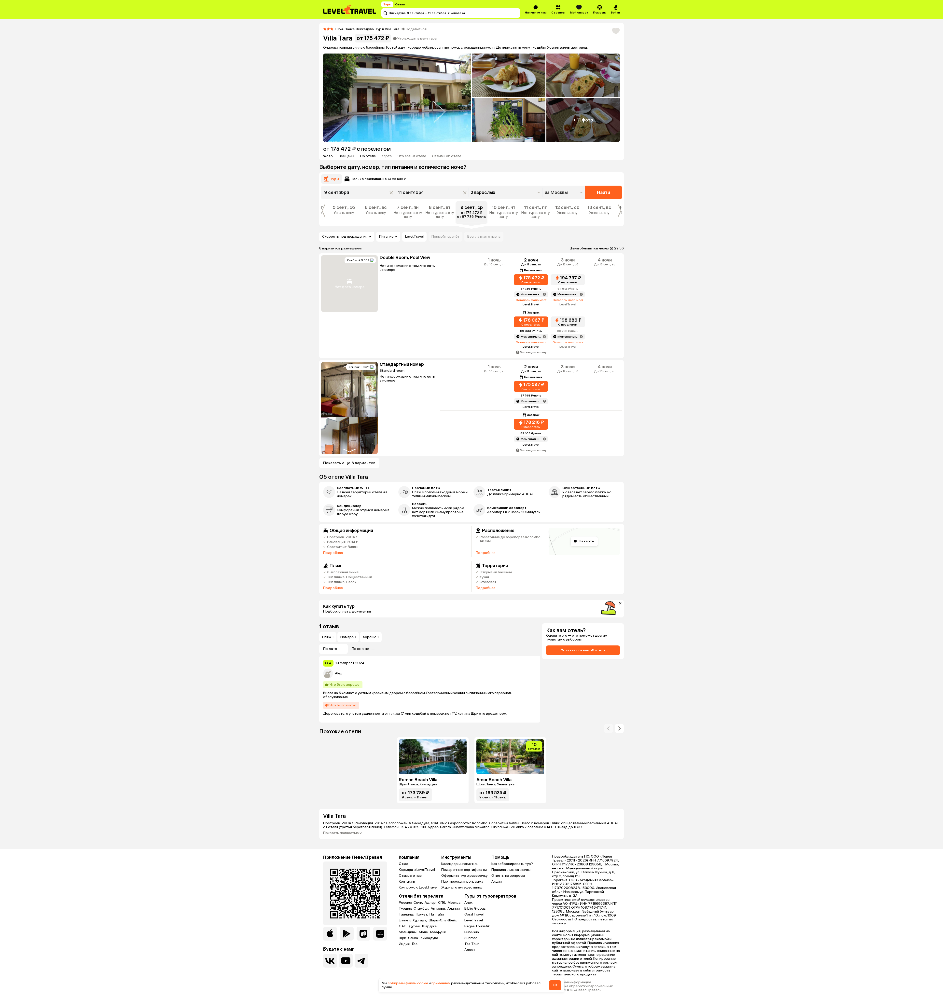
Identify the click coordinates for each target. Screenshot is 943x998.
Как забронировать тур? (512, 864)
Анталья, (438, 909)
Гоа (414, 944)
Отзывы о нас (410, 876)
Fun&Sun (471, 932)
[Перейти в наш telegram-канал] (361, 961)
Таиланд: (407, 914)
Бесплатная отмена (483, 236)
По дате (330, 649)
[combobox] (564, 192)
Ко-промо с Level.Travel (418, 887)
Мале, (424, 932)
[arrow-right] (608, 728)
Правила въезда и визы (510, 870)
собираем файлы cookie (408, 983)
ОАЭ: (403, 926)
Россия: (406, 903)
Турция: (406, 909)
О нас (403, 864)
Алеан (469, 950)
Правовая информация (571, 982)
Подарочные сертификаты (464, 870)
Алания (453, 909)
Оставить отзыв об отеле (583, 650)
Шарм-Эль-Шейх (443, 920)
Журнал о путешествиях (461, 887)
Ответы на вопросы (508, 876)
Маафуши (438, 932)
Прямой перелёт (445, 236)
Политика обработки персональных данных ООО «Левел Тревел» (582, 988)
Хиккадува (429, 938)
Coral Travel (474, 914)
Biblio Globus (475, 908)
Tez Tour (471, 944)
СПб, (442, 903)
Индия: (405, 944)
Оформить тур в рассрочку (464, 876)
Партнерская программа (462, 881)
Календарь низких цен (459, 864)
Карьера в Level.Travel (417, 870)
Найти (603, 192)
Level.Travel (414, 236)
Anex (468, 903)
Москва (454, 903)
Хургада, (420, 920)
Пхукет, (422, 914)
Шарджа (429, 926)
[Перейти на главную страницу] (350, 9)
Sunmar (470, 938)
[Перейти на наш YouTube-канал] (346, 961)
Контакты (407, 881)
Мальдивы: (408, 932)
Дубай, (415, 926)
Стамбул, (422, 909)
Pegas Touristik (477, 926)
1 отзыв (329, 626)
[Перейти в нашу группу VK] (330, 961)
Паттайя (437, 914)
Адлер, (431, 903)
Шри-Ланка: (409, 938)
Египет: (405, 920)
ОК (555, 985)
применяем (440, 983)
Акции (496, 881)
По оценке (360, 649)
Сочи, (419, 903)
